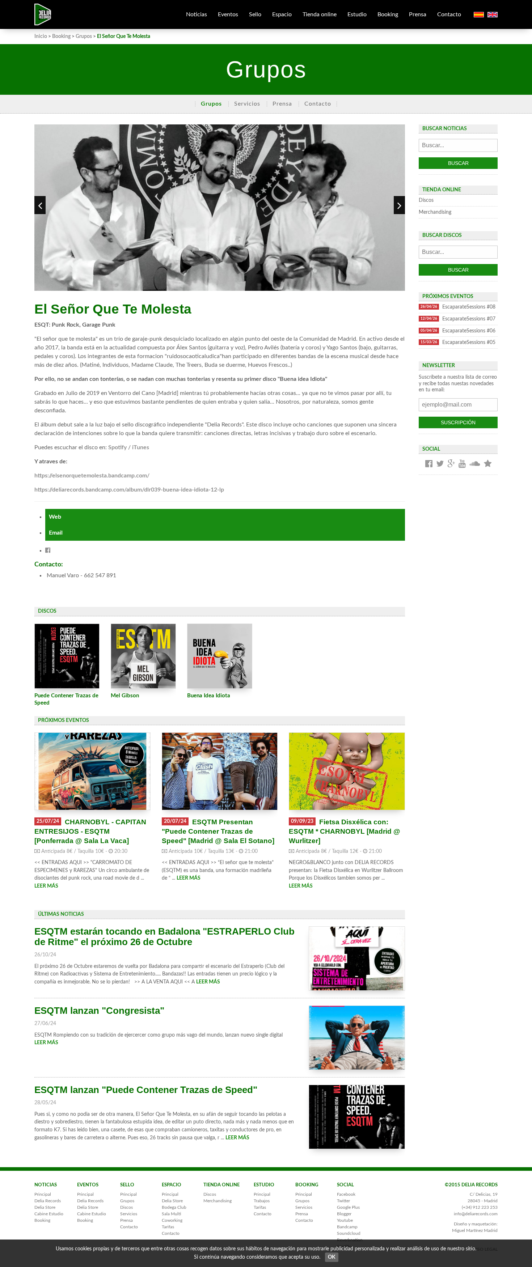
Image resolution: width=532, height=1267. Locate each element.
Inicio (40, 36)
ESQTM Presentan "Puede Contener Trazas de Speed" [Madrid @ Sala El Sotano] (218, 831)
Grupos (84, 36)
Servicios (247, 104)
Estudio (357, 14)
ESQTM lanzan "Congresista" (99, 1010)
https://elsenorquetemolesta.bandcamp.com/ (91, 476)
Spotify (117, 447)
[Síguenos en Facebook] (428, 464)
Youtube (345, 1220)
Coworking (172, 1220)
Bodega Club (174, 1207)
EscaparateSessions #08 (458, 307)
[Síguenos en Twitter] (440, 464)
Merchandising (435, 212)
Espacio (282, 14)
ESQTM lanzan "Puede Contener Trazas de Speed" (145, 1090)
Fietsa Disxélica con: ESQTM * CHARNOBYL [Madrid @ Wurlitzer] (344, 831)
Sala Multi (171, 1214)
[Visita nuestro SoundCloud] (474, 464)
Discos (426, 200)
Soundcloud (348, 1233)
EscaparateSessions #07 (458, 319)
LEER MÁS (46, 886)
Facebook (346, 1194)
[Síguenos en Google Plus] (451, 464)
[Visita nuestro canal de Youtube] (462, 464)
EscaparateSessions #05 (458, 342)
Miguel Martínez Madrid (475, 1230)
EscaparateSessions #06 (458, 330)
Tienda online (320, 14)
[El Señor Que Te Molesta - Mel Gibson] (143, 656)
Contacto (449, 14)
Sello (255, 14)
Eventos (228, 14)
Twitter (343, 1201)
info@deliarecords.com (476, 1214)
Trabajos (262, 1201)
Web (55, 517)
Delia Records (47, 1201)
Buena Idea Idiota (208, 695)
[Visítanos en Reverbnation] (487, 464)
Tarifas (168, 1227)
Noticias (196, 14)
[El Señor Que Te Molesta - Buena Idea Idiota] (219, 656)
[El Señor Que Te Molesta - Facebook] (47, 550)
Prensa (417, 14)
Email (56, 533)
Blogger (344, 1214)
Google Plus (348, 1207)
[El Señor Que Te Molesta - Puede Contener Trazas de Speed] (67, 656)
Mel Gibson (125, 695)
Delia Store (44, 1207)
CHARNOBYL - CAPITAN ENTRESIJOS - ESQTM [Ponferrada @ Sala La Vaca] (90, 831)
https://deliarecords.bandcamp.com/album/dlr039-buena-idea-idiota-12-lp (129, 490)
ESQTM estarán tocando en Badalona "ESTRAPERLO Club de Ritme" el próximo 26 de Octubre (164, 936)
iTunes (140, 447)
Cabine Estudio (48, 1214)
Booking (387, 14)
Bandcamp (347, 1227)
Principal (42, 1194)
